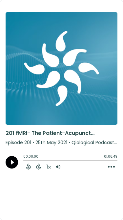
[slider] (25, 161)
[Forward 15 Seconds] (38, 167)
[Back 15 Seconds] (28, 167)
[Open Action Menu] (111, 167)
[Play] (12, 162)
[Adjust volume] (58, 167)
